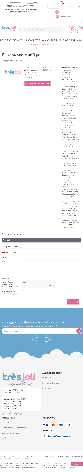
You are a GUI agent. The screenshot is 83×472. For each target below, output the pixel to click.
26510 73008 (23, 6)
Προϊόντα (5, 422)
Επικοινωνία (47, 388)
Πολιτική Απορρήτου (69, 467)
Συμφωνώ (77, 464)
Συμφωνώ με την (10, 293)
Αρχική (31, 44)
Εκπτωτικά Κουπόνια (50, 383)
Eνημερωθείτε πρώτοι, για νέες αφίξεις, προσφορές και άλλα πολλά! (29, 326)
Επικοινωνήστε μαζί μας (44, 44)
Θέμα (5, 262)
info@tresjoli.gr (13, 413)
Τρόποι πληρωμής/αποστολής (14, 428)
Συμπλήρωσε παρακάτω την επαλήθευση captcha (10, 284)
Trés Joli (6, 240)
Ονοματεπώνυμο (9, 252)
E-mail (5, 257)
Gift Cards (46, 422)
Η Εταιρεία (46, 378)
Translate (78, 7)
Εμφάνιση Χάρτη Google (38, 83)
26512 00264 (17, 390)
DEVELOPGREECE (58, 456)
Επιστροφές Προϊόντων (11, 433)
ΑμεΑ (4, 438)
